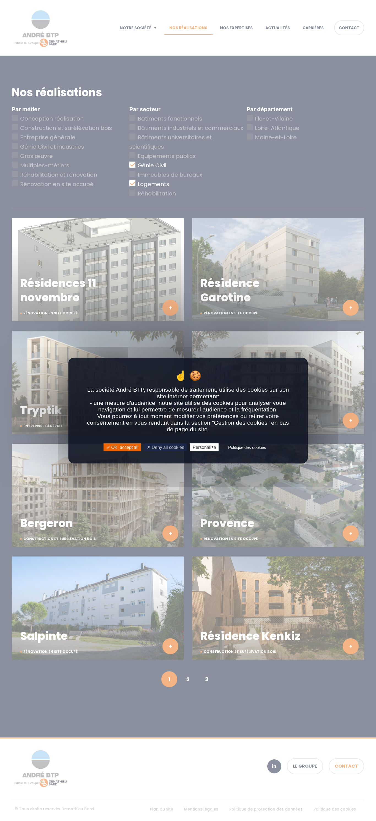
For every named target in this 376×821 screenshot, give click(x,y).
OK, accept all (124, 447)
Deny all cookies (167, 447)
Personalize (204, 447)
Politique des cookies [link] (247, 447)
